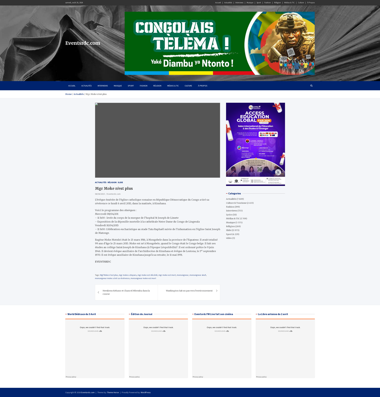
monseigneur (183, 275)
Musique (250, 2)
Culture (301, 2)
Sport (259, 2)
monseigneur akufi (198, 275)
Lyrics (229, 214)
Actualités (228, 2)
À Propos (311, 2)
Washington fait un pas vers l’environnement (189, 290)
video (229, 238)
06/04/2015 (100, 194)
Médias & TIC (289, 2)
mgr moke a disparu (128, 275)
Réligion (277, 2)
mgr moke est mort (167, 275)
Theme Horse (113, 392)
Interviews (239, 2)
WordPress (146, 392)
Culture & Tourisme (236, 202)
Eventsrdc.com (82, 43)
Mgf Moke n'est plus (109, 275)
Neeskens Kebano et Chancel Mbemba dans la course (126, 292)
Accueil (218, 2)
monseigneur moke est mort (143, 278)
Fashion (267, 2)
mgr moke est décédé (147, 275)
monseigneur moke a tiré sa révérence (112, 278)
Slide (120, 182)
